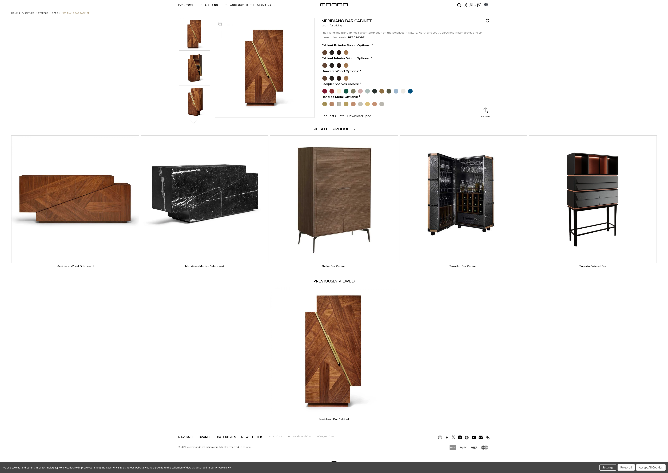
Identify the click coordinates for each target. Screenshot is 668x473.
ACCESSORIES (239, 5)
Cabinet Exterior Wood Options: (346, 45)
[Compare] (465, 5)
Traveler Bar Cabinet (463, 266)
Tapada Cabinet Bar (592, 266)
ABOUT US (264, 5)
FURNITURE (185, 5)
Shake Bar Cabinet (334, 266)
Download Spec (359, 116)
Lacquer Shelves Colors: (340, 84)
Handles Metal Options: (339, 97)
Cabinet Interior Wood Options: (345, 58)
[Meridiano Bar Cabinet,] (334, 351)
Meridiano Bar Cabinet (334, 419)
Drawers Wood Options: (340, 71)
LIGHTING (211, 5)
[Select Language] (486, 5)
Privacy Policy (222, 467)
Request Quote (333, 116)
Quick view (75, 199)
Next (192, 121)
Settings (607, 467)
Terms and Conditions (299, 436)
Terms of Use (274, 436)
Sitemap (246, 447)
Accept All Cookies (651, 467)
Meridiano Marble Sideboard (204, 266)
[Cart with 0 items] (479, 5)
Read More (356, 37)
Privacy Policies (325, 436)
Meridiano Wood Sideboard (75, 266)
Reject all (626, 467)
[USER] (472, 5)
